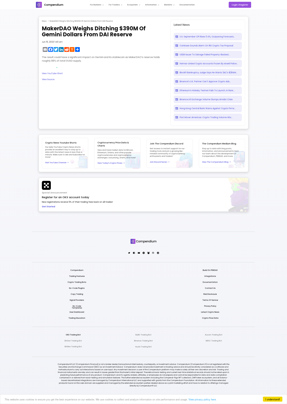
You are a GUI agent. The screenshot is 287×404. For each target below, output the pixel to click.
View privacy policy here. (202, 399)
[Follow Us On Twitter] (129, 253)
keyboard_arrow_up (56, 67)
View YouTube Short (52, 73)
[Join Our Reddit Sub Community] (158, 253)
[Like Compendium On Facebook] (134, 253)
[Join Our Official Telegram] (143, 253)
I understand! (272, 399)
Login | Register (240, 4)
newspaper (176, 36)
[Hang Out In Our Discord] (148, 253)
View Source (48, 79)
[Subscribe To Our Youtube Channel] (138, 253)
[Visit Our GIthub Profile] (153, 253)
